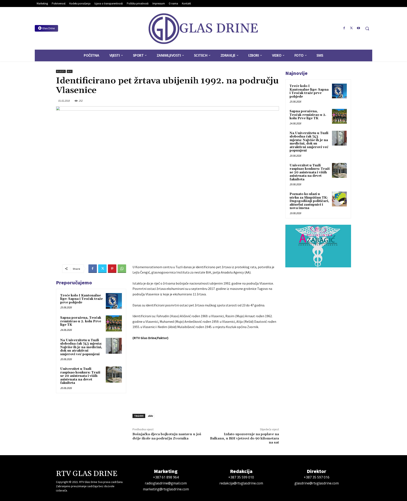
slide (150, 415)
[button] (367, 28)
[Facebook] (344, 28)
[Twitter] (351, 28)
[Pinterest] (112, 268)
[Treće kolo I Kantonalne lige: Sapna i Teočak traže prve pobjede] (114, 301)
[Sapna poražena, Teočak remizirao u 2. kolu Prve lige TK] (114, 323)
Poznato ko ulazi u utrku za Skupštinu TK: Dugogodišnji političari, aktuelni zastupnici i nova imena (309, 201)
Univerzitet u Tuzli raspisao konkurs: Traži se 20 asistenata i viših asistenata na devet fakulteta (80, 376)
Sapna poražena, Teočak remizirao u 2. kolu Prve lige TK (80, 321)
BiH (70, 71)
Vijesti (61, 71)
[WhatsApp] (122, 268)
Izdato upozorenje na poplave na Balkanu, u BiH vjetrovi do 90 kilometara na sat (244, 438)
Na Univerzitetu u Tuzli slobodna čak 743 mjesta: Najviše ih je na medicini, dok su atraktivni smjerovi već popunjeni (81, 347)
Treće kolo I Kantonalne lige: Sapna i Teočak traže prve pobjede (81, 299)
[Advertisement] (205, 376)
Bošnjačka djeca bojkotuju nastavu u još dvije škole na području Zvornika (166, 436)
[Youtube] (358, 28)
